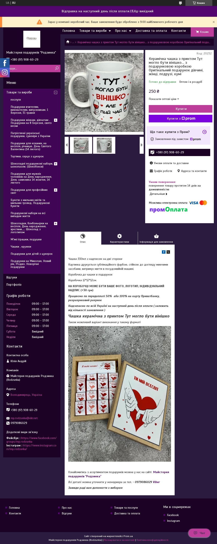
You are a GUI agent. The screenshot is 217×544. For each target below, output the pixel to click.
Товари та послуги (126, 507)
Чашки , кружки (21, 246)
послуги (16, 99)
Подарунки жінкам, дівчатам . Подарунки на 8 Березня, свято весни (31, 123)
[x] (168, 253)
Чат (202, 533)
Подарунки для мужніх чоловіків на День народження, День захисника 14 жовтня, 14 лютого (31, 178)
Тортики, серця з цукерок (27, 156)
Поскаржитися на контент (119, 539)
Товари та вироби (93, 31)
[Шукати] (56, 68)
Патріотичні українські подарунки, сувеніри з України (30, 134)
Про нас (121, 31)
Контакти (178, 31)
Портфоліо (13, 285)
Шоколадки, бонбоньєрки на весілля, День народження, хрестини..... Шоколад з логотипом (29, 227)
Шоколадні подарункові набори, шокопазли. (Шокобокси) (32, 165)
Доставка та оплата (151, 31)
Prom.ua (128, 536)
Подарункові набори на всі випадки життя (28, 214)
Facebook (173, 515)
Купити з (174, 118)
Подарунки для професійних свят (29, 191)
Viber (156, 482)
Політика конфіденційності (152, 539)
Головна (69, 31)
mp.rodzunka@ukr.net (24, 418)
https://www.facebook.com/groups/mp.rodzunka (31, 440)
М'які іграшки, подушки (26, 239)
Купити (181, 109)
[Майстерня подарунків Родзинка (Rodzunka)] (31, 38)
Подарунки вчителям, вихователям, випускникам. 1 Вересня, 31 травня (29, 110)
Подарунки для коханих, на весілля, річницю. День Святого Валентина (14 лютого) (31, 146)
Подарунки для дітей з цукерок (32, 254)
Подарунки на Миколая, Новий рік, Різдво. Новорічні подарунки (31, 264)
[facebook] (164, 253)
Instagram (173, 521)
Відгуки (11, 277)
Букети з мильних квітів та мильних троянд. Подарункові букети (30, 203)
